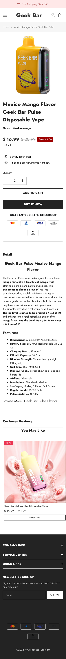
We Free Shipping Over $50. (33, 4)
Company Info (14, 545)
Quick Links (12, 564)
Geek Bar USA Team (41, 320)
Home (6, 27)
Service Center (15, 555)
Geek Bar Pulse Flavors (40, 400)
